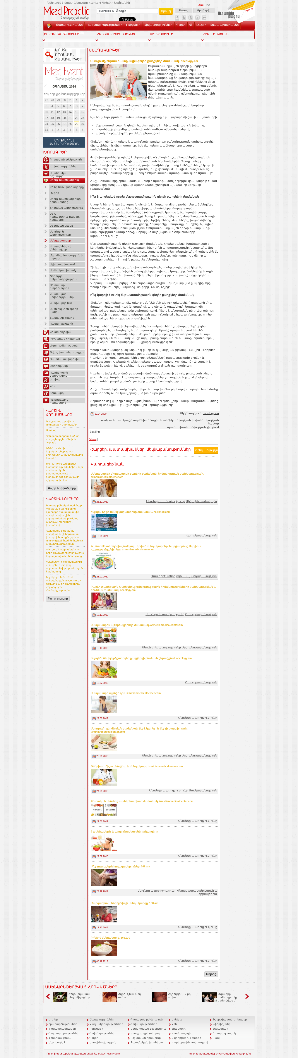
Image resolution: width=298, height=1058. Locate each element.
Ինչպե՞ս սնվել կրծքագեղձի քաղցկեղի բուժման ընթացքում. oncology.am (141, 658)
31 (70, 100)
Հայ (201, 5)
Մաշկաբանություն (203, 790)
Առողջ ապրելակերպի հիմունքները (65, 200)
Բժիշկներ (133, 24)
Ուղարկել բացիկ (224, 1033)
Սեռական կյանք (61, 225)
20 (64, 118)
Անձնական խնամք (63, 270)
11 (52, 112)
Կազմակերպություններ (104, 24)
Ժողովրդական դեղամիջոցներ (79, 996)
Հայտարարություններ (64, 1033)
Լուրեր (201, 24)
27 (46, 100)
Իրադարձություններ (62, 1024)
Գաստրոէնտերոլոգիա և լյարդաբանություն (184, 576)
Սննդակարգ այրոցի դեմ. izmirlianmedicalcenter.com (126, 693)
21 (70, 118)
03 (190, 24)
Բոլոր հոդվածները (62, 488)
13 (64, 112)
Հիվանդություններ (158, 24)
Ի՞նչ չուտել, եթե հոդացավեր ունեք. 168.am (120, 866)
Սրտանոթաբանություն (199, 647)
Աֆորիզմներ (59, 365)
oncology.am (211, 413)
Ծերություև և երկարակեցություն (63, 278)
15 (76, 112)
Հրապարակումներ (224, 24)
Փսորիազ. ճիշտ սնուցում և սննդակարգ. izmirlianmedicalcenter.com (137, 766)
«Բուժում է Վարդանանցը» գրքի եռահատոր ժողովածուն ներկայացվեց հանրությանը (65, 552)
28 (52, 100)
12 (58, 112)
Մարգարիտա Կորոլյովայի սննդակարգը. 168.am (124, 903)
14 (70, 112)
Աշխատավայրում (62, 264)
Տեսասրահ (64, 32)
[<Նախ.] (45, 87)
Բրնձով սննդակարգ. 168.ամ (110, 937)
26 (58, 124)
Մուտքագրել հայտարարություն (64, 142)
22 (76, 118)
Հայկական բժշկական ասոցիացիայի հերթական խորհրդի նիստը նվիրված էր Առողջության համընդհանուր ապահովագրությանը (64, 537)
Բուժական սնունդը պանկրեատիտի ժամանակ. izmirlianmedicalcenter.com (142, 801)
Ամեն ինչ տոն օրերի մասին (64, 310)
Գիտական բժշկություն (66, 159)
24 (46, 124)
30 (64, 100)
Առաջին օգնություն (102, 1042)
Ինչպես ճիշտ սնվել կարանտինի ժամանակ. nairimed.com (131, 511)
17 (46, 118)
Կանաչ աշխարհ (61, 323)
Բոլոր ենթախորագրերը (67, 187)
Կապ (80, 32)
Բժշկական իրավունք (65, 338)
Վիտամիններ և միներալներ (61, 248)
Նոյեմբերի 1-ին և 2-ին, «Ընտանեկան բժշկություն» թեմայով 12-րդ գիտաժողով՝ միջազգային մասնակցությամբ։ (63, 584)
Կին (52, 386)
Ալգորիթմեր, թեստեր (64, 345)
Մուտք (183, 10)
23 (82, 118)
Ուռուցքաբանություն (201, 614)
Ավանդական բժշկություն (59, 174)
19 (58, 118)
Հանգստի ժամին (62, 317)
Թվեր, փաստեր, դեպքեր (67, 352)
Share (92, 439)
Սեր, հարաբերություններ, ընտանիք (65, 216)
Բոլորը (211, 974)
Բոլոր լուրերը (58, 598)
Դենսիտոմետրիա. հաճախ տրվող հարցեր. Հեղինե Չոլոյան (63, 439)
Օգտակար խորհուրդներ (59, 287)
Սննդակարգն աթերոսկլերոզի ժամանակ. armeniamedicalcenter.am (137, 625)
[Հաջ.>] (83, 87)
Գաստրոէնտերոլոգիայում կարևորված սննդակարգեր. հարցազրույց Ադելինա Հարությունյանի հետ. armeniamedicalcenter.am (146, 548)
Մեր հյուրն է (56, 1042)
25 (52, 124)
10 (46, 112)
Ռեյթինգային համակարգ (59, 400)
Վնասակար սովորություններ (62, 296)
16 (82, 112)
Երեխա (55, 379)
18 (52, 118)
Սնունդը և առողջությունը (60, 233)
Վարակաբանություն (201, 535)
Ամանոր (51, 430)
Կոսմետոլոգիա (61, 332)
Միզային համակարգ (201, 501)
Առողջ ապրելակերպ (64, 179)
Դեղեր (180, 24)
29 (58, 100)
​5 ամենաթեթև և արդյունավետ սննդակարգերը (124, 831)
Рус (208, 5)
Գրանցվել (204, 10)
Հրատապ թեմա (59, 1037)
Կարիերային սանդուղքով (59, 373)
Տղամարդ (57, 393)
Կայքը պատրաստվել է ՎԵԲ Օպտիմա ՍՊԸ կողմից (220, 1053)
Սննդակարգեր (60, 240)
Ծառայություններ (69, 24)
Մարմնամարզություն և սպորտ (66, 257)
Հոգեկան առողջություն (66, 207)
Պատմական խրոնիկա (66, 359)
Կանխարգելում (61, 303)
